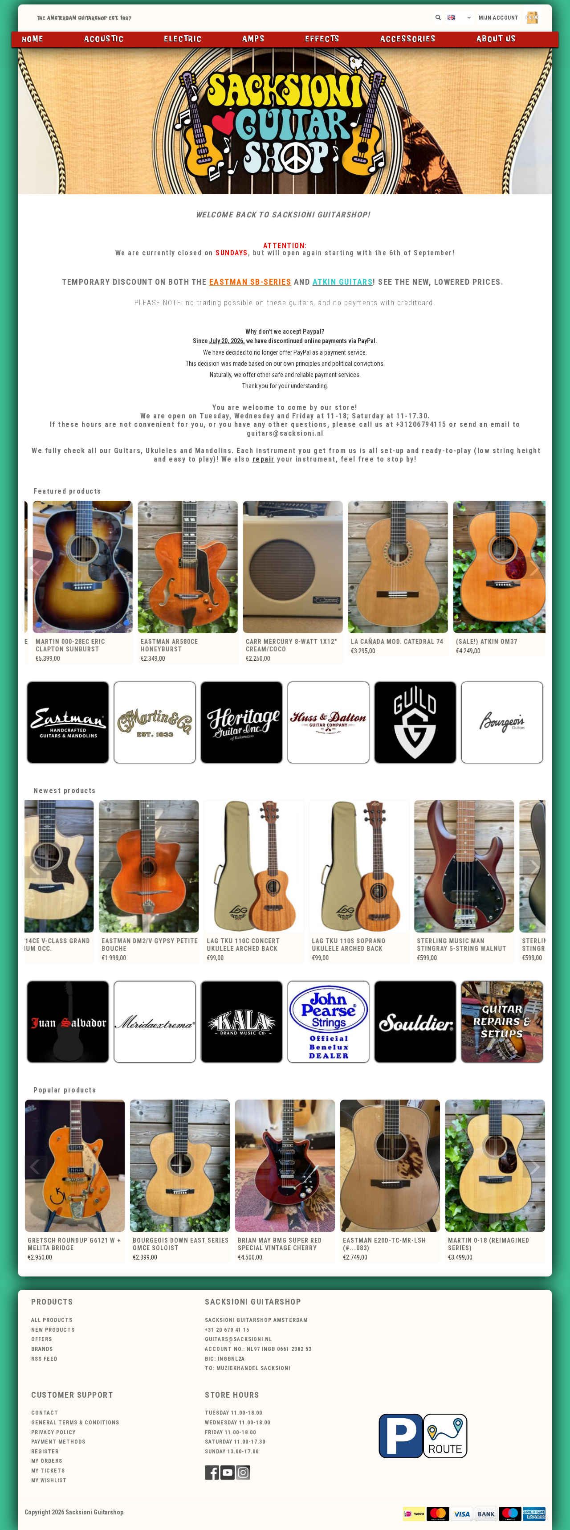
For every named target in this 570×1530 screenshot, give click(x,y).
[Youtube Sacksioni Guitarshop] (227, 1472)
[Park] (423, 1435)
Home (33, 39)
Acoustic (104, 39)
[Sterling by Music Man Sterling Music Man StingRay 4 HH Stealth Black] (495, 866)
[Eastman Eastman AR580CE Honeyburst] (77, 567)
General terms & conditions (75, 1423)
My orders (46, 1461)
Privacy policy (53, 1432)
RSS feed (44, 1359)
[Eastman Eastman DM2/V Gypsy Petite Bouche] (75, 866)
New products (53, 1330)
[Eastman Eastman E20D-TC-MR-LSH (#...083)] (285, 1166)
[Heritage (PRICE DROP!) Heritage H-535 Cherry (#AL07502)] (498, 567)
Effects (322, 39)
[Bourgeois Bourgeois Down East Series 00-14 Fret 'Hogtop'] (495, 1166)
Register (45, 1451)
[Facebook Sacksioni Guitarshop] (212, 1472)
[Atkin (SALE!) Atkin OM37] (393, 567)
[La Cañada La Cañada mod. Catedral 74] (288, 567)
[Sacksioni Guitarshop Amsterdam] (285, 120)
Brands (42, 1349)
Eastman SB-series (250, 281)
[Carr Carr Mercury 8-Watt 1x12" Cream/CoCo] (182, 567)
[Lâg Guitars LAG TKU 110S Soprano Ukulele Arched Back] (285, 866)
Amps (253, 39)
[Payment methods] (414, 1513)
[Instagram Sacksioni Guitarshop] (243, 1472)
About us (496, 39)
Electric (183, 39)
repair (263, 459)
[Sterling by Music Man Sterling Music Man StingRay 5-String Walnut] (390, 866)
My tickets (48, 1471)
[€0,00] (547, 16)
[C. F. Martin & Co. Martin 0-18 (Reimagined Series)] (390, 1166)
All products (52, 1320)
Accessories (408, 39)
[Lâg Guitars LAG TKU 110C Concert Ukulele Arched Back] (180, 866)
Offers (41, 1339)
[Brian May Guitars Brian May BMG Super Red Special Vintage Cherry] (180, 1166)
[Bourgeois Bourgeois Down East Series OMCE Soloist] (75, 1166)
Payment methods (58, 1442)
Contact (44, 1413)
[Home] (285, 18)
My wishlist (49, 1480)
